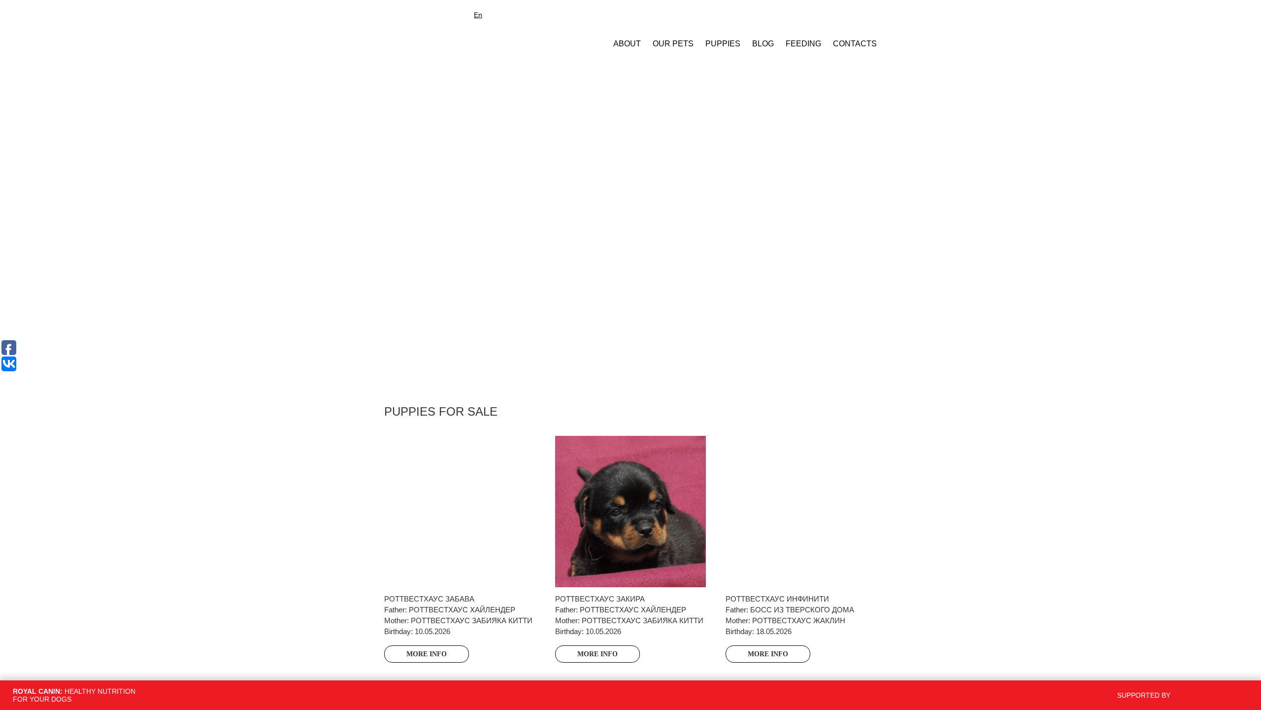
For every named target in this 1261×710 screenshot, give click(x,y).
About (627, 43)
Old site (507, 15)
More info (426, 654)
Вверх (974, 646)
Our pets (673, 43)
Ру (464, 15)
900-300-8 (834, 15)
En (478, 15)
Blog (763, 43)
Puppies (722, 43)
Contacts (855, 43)
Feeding (803, 43)
